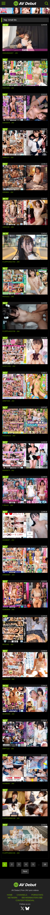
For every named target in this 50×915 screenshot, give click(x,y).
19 (45, 864)
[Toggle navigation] (3, 3)
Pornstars (37, 895)
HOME (10, 895)
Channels (22, 895)
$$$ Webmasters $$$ (32, 898)
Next (25, 871)
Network (12, 898)
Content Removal (25, 900)
